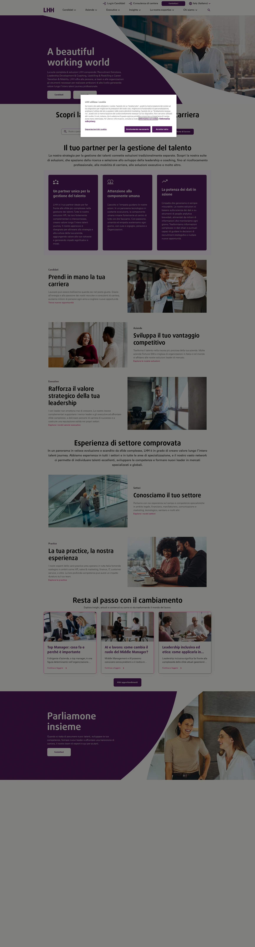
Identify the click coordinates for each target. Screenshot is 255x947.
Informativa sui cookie (148, 119)
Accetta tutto (162, 129)
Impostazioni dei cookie (96, 129)
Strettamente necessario (137, 129)
